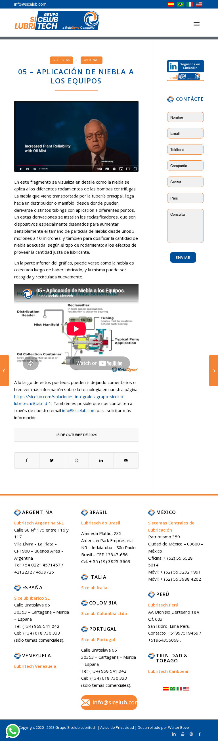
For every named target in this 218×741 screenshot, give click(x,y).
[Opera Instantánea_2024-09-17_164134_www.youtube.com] (76, 136)
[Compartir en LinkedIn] (101, 460)
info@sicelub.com (79, 410)
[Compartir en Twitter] (51, 460)
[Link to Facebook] (199, 734)
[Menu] (197, 24)
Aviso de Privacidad (117, 727)
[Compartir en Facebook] (26, 460)
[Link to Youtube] (182, 734)
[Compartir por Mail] (126, 460)
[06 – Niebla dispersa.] (213, 370)
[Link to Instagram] (191, 734)
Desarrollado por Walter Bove (163, 727)
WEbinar (91, 60)
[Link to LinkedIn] (174, 734)
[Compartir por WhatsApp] (76, 460)
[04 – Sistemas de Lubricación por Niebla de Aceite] (4, 370)
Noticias (61, 60)
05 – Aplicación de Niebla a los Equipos (76, 76)
